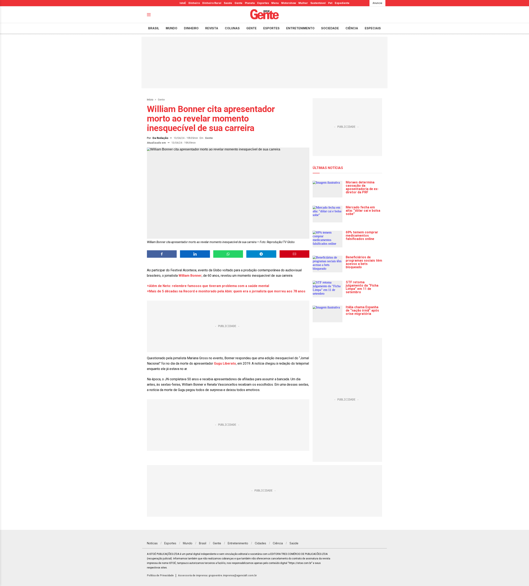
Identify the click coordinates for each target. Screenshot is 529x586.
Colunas (232, 28)
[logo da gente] (264, 14)
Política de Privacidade (160, 575)
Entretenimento (300, 28)
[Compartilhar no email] (294, 254)
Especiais (373, 28)
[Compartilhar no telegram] (261, 254)
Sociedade (330, 28)
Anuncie (377, 3)
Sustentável (318, 3)
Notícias (152, 543)
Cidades (260, 543)
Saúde (228, 3)
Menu (275, 3)
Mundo (171, 28)
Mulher (303, 3)
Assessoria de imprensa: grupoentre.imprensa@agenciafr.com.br (217, 575)
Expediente (342, 3)
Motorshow (288, 3)
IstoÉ (183, 3)
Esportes (263, 3)
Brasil (153, 28)
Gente (238, 3)
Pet (330, 3)
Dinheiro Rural (211, 3)
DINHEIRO (191, 28)
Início (150, 99)
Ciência (352, 28)
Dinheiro (194, 3)
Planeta (250, 3)
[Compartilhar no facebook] (162, 254)
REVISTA (211, 28)
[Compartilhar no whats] (228, 254)
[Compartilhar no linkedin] (195, 254)
